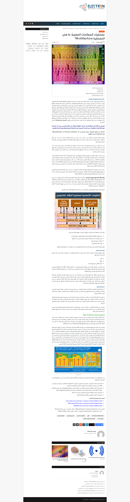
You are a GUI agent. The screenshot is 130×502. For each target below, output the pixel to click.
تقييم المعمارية (100, 90)
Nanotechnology (40, 46)
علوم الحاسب (90, 28)
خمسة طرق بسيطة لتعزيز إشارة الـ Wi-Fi (97, 457)
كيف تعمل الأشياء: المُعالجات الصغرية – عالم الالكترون (94, 484)
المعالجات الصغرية (80, 416)
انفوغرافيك (46, 48)
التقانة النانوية (30, 46)
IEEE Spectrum (34, 43)
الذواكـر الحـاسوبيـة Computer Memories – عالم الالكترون (93, 481)
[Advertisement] (51, 10)
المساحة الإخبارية (95, 23)
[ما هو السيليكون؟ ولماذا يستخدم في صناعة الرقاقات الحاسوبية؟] (60, 451)
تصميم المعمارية (70, 416)
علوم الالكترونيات (30, 48)
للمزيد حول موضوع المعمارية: (97, 95)
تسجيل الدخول (45, 32)
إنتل (88, 416)
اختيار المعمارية (100, 92)
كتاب (38, 50)
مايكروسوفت (33, 50)
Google (47, 43)
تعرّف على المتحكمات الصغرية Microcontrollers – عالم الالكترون (92, 486)
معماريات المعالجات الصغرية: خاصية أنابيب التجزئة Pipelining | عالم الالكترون (90, 493)
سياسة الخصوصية (86, 499)
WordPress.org (45, 38)
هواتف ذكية (28, 50)
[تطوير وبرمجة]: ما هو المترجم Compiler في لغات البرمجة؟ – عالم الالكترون (90, 488)
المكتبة (58, 23)
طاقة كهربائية (37, 48)
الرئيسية (102, 23)
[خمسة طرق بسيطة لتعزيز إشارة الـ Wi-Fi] (96, 450)
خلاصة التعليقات (45, 36)
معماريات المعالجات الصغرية (88, 419)
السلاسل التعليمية (76, 23)
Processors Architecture (97, 416)
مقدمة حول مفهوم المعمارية (97, 88)
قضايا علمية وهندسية (65, 23)
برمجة (42, 48)
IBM (43, 43)
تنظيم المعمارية (61, 416)
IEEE (39, 43)
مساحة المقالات (86, 23)
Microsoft (46, 46)
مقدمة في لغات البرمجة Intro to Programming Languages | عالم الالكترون (90, 490)
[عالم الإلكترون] (92, 7)
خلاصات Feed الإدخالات (44, 34)
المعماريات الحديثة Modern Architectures (94, 93)
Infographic (28, 43)
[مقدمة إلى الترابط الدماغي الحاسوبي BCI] (78, 451)
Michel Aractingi (99, 42)
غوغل (41, 50)
